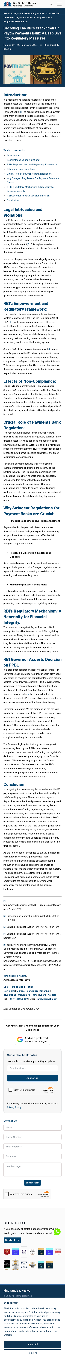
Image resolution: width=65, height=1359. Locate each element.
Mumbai (20, 991)
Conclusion (13, 200)
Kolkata (52, 994)
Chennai (45, 991)
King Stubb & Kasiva (14, 975)
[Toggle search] (51, 4)
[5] (28, 694)
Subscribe (32, 1078)
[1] (20, 112)
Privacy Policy (14, 1107)
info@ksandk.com (47, 999)
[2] (28, 244)
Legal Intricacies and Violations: (23, 160)
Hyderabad (10, 994)
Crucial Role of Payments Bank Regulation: (29, 173)
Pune (35, 994)
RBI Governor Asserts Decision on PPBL (28, 195)
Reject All (32, 1353)
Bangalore (32, 991)
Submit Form (32, 1182)
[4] (49, 349)
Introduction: (13, 155)
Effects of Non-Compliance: (22, 169)
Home (6, 13)
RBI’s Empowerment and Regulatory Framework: (32, 164)
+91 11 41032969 (18, 999)
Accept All (32, 1344)
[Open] (59, 4)
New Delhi (9, 991)
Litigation (17, 13)
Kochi (42, 994)
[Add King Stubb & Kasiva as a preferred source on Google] (32, 1039)
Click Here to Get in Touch (18, 986)
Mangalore (24, 994)
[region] (32, 1328)
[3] (10, 322)
